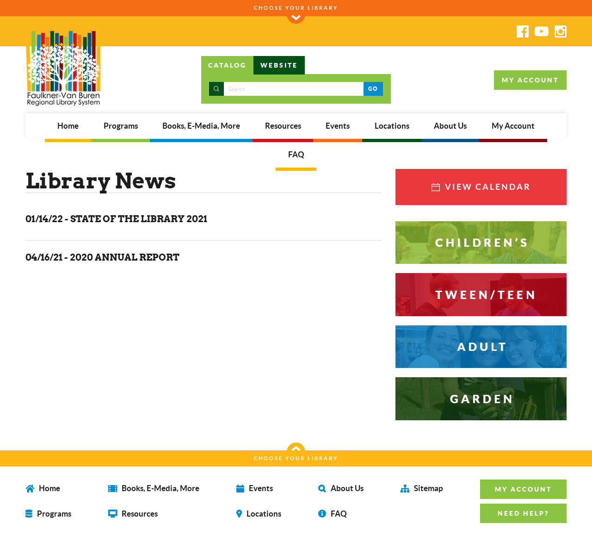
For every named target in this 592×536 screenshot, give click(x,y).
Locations (392, 126)
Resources (283, 126)
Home (68, 126)
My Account (513, 126)
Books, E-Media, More (201, 126)
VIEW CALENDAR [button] (486, 187)
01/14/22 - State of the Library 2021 (116, 218)
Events (338, 126)
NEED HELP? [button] (523, 513)
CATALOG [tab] (227, 65)
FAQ (296, 154)
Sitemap (428, 488)
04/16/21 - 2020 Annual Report (102, 257)
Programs (121, 126)
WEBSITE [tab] (279, 65)
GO (373, 89)
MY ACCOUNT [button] (530, 80)
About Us (450, 126)
